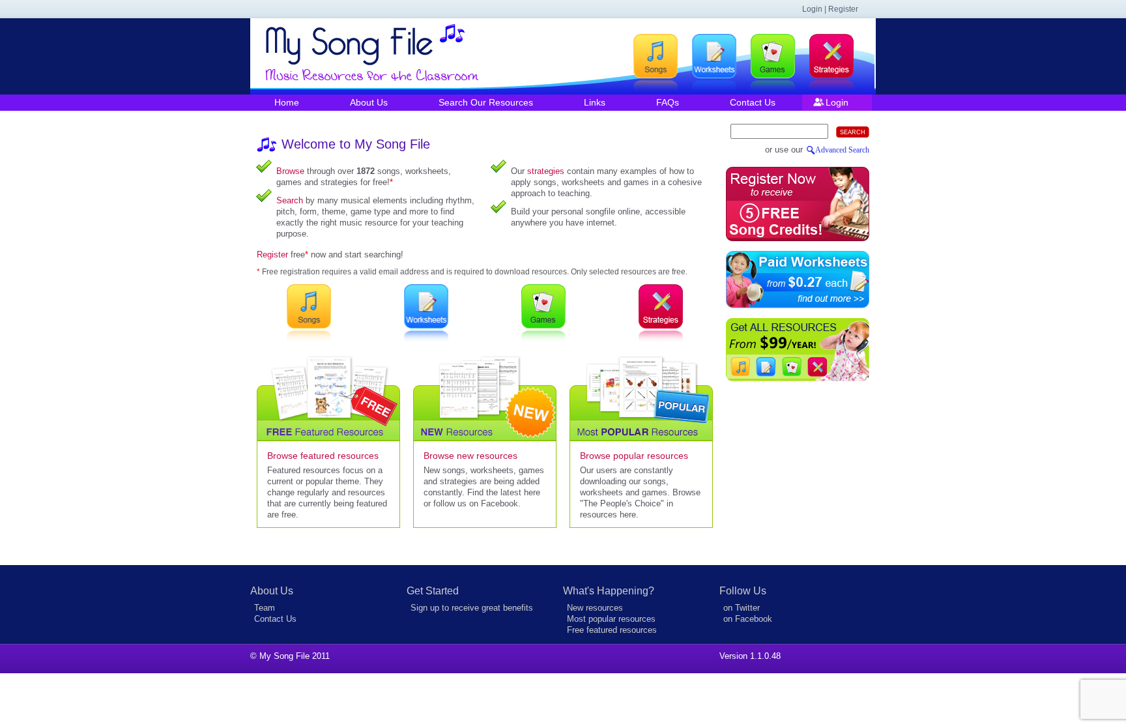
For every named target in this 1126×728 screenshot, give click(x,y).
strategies (545, 171)
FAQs (667, 102)
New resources (595, 608)
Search (289, 200)
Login (837, 102)
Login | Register (830, 9)
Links (594, 102)
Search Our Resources (486, 102)
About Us (369, 102)
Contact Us (752, 102)
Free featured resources (612, 630)
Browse (290, 171)
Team (264, 608)
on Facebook (747, 619)
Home (286, 102)
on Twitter (741, 608)
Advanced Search (842, 149)
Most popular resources (611, 619)
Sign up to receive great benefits (472, 608)
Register (272, 254)
